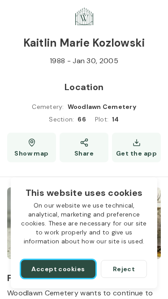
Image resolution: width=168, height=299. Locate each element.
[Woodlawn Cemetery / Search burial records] (84, 16)
